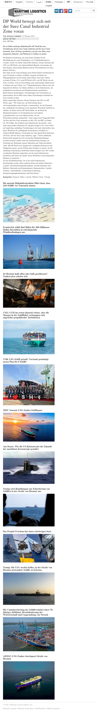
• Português (58, 2)
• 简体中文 (8, 2)
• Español (18, 2)
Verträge (47, 177)
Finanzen (16, 177)
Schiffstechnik (40, 708)
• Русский (89, 2)
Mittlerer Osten (37, 177)
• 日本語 (48, 2)
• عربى (38, 2)
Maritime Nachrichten (25, 708)
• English (48, 5)
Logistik (28, 177)
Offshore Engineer (53, 708)
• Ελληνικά (77, 2)
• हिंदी (68, 2)
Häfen (22, 177)
